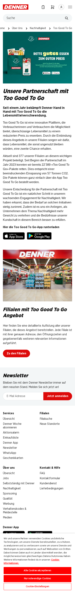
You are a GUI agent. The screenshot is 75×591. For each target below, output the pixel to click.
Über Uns (17, 28)
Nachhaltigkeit (38, 28)
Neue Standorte (50, 423)
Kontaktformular (50, 478)
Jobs (6, 478)
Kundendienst (48, 483)
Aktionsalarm (11, 432)
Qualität (8, 498)
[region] (37, 562)
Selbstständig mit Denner (18, 483)
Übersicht (9, 418)
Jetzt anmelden (57, 396)
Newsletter (10, 447)
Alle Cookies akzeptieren (37, 570)
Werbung (8, 503)
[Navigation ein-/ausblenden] (70, 7)
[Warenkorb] (52, 7)
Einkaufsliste (11, 437)
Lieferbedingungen (51, 488)
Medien (7, 517)
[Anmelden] (61, 7)
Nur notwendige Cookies (37, 578)
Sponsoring (10, 493)
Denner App (10, 442)
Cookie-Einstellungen (37, 586)
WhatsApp (9, 452)
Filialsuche (46, 418)
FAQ (42, 473)
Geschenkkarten (13, 458)
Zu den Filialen (16, 353)
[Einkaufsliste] (43, 7)
